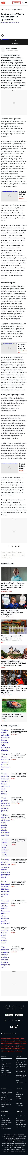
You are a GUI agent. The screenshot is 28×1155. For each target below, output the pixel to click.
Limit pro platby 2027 (21, 1120)
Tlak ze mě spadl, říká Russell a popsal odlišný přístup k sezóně (19, 929)
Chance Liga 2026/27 (8, 1051)
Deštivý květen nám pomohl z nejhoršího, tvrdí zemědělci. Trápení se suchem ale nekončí (23, 466)
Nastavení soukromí (8, 1147)
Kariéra (21, 1009)
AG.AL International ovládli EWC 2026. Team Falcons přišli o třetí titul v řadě (18, 882)
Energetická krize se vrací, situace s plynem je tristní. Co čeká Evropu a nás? (18, 755)
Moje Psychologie (6, 1038)
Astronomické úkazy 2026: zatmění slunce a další (21, 1071)
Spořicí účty (18, 1118)
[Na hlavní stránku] (3, 2)
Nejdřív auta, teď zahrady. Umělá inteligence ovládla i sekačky (19, 841)
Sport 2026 (19, 1088)
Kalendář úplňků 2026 (6, 1072)
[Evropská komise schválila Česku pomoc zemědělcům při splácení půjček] (9, 348)
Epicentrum (4, 1061)
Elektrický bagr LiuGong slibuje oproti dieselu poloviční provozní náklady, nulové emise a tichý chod (18, 816)
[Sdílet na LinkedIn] (19, 546)
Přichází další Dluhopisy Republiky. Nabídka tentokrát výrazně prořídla (12, 613)
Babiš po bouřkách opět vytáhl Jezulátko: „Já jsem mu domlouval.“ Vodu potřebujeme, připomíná (19, 731)
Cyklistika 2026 (19, 1105)
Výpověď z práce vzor (6, 1104)
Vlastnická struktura (18, 1147)
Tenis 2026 (18, 1098)
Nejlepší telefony (5, 1118)
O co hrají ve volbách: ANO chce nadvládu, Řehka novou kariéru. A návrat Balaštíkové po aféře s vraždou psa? (19, 902)
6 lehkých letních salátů (21, 1082)
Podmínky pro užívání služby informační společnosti (14, 1143)
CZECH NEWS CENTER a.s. (20, 1135)
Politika (3, 1088)
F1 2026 (17, 1101)
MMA (17, 1092)
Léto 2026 (18, 1056)
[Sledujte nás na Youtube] (19, 1020)
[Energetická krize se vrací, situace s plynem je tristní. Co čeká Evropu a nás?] (5, 762)
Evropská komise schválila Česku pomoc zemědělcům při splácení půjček (22, 347)
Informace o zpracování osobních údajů (11, 1145)
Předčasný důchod (20, 1115)
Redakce (13, 1006)
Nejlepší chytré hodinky (6, 1122)
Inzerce (20, 1006)
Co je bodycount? (5, 1075)
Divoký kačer (4, 1106)
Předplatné (8, 1009)
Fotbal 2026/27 (19, 1094)
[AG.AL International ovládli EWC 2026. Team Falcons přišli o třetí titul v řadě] (5, 889)
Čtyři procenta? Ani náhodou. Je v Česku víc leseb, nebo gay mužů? (17, 799)
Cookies (23, 1145)
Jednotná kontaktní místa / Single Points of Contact (13, 1149)
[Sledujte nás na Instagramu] (15, 1020)
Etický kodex (6, 1151)
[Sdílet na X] (12, 546)
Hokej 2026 (18, 1096)
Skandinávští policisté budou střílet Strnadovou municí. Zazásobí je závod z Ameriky (12, 638)
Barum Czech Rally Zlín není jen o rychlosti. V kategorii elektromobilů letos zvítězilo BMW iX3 (19, 775)
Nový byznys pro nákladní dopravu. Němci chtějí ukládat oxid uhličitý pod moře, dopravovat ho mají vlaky (14, 690)
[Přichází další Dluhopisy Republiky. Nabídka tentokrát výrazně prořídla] (14, 601)
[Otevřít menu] (25, 2)
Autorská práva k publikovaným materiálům (13, 1141)
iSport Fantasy (10, 1041)
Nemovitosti (9, 1043)
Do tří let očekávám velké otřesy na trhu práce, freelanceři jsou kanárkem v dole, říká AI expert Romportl (13, 586)
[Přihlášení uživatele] (22, 2)
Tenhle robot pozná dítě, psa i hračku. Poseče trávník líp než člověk (12, 716)
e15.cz (2, 9)
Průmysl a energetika (17, 9)
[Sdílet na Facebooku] (9, 546)
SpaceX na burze (5, 1115)
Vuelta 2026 (18, 1051)
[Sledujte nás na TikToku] (22, 1020)
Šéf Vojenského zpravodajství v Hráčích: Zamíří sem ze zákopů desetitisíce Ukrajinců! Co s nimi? (18, 948)
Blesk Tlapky (15, 1038)
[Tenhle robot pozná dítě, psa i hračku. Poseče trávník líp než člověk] (14, 705)
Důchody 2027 (19, 1122)
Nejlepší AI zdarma (5, 1120)
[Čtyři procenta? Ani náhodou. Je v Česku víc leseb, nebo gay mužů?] (5, 804)
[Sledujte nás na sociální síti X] (9, 1020)
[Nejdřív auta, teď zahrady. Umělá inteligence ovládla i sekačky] (6, 847)
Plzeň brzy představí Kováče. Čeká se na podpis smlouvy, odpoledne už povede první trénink (19, 860)
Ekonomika (19, 1111)
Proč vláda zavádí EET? (6, 1099)
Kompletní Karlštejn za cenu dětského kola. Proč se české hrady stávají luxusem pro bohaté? (14, 663)
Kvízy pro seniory (5, 1070)
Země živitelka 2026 (20, 1126)
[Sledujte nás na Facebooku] (12, 1020)
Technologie (4, 1111)
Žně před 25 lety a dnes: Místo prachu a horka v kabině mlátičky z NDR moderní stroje (23, 194)
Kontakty (5, 1006)
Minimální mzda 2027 (21, 1124)
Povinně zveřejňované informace (17, 1151)
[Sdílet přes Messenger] (15, 546)
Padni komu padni (5, 1102)
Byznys (8, 9)
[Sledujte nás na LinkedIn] (5, 1020)
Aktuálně (3, 1056)
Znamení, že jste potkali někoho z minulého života (21, 1066)
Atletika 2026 (19, 1103)
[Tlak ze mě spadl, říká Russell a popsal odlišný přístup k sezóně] (5, 935)
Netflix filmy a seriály (6, 1128)
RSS (15, 1009)
